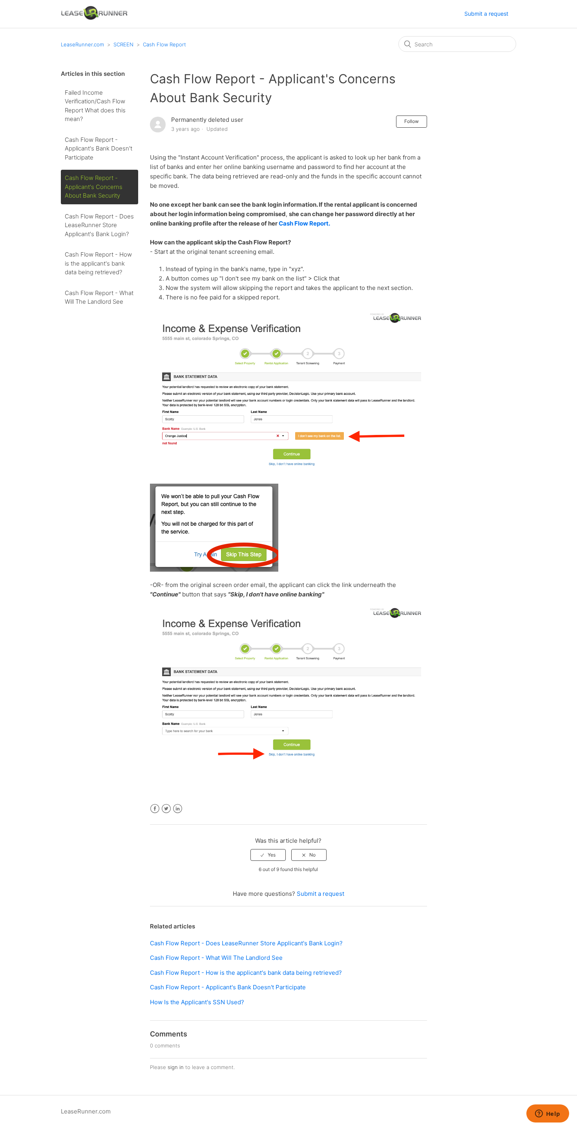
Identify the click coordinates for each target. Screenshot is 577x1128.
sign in (176, 1067)
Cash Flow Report (164, 44)
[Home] (94, 18)
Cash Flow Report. (305, 223)
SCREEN (123, 44)
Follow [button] (411, 121)
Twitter (166, 809)
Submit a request (486, 13)
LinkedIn (178, 809)
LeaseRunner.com (82, 44)
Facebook (155, 809)
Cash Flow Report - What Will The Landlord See (99, 297)
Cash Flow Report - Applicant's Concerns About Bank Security (93, 186)
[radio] (268, 855)
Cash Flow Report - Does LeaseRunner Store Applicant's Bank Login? (99, 225)
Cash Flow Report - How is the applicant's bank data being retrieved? (98, 263)
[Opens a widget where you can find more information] (547, 1114)
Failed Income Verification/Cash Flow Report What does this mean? (95, 106)
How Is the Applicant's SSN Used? (197, 1002)
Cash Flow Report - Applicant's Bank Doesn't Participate (98, 148)
